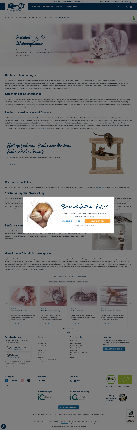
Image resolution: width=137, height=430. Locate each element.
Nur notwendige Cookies (71, 221)
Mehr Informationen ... (87, 216)
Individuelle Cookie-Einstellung (84, 225)
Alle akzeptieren (97, 221)
